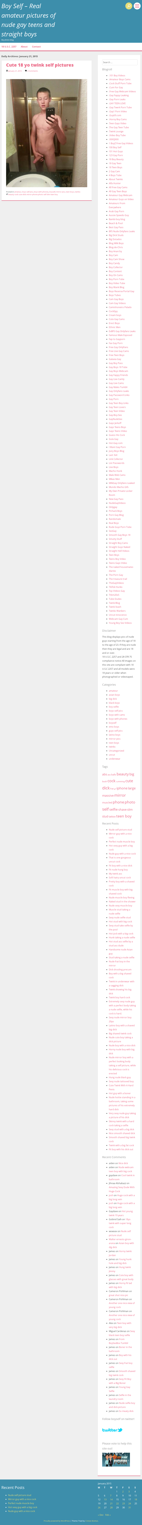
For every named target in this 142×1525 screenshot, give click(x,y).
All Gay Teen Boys (118, 191)
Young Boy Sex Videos (120, 622)
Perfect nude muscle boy (122, 841)
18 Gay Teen (115, 163)
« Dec (101, 1514)
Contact (36, 46)
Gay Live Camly (116, 379)
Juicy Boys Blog (116, 451)
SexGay (112, 530)
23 (123, 1503)
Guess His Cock (117, 435)
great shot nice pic (118, 1295)
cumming (120, 781)
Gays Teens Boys (117, 427)
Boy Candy (114, 263)
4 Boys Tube (115, 175)
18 (136, 1499)
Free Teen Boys (116, 355)
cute (20, 194)
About (24, 46)
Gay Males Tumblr (118, 387)
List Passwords (116, 463)
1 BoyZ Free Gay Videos (121, 143)
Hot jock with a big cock (121, 933)
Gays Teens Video (118, 431)
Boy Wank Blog (116, 287)
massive (108, 795)
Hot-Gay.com (116, 443)
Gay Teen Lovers (117, 407)
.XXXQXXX (114, 139)
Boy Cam (113, 255)
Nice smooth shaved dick (122, 1133)
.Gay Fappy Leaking (119, 95)
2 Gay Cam (114, 171)
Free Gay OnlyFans (118, 347)
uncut (112, 754)
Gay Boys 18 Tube (118, 367)
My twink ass (115, 873)
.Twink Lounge (116, 131)
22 (117, 1503)
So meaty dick (126, 1411)
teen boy (54, 194)
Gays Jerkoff (115, 423)
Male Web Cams (117, 475)
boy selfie (114, 706)
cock (16, 194)
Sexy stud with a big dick (121, 1129)
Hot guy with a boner (120, 1093)
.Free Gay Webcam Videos (122, 91)
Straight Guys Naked (119, 547)
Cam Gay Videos (117, 303)
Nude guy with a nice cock (122, 853)
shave (122, 809)
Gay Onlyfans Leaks (119, 391)
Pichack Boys (115, 510)
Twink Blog (114, 602)
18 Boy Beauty (116, 159)
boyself (52, 192)
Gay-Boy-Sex (115, 415)
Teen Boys (114, 554)
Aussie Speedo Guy (119, 215)
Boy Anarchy (115, 251)
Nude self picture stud (120, 829)
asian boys (114, 694)
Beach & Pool (116, 223)
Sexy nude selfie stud (120, 917)
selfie (113, 809)
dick (24, 194)
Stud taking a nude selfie (121, 957)
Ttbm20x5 (114, 594)
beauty (11, 194)
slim (48, 194)
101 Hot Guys (116, 151)
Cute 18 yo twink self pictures (40, 65)
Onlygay (113, 507)
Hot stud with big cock (120, 921)
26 (99, 1507)
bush (104, 781)
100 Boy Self (115, 147)
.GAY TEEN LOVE (117, 103)
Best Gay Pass (116, 227)
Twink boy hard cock (119, 997)
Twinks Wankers (117, 610)
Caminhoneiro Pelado (120, 307)
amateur (17, 192)
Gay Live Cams (116, 383)
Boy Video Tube (117, 283)
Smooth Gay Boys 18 (119, 534)
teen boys (70, 192)
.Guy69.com (115, 115)
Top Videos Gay (117, 590)
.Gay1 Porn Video (118, 111)
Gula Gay (113, 439)
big (131, 774)
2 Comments (32, 71)
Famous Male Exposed (120, 335)
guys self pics (116, 730)
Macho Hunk (115, 470)
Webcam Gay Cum (118, 618)
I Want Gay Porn (117, 447)
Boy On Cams (116, 275)
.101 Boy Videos (117, 75)
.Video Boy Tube (117, 135)
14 (111, 1499)
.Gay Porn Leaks (117, 99)
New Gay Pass (116, 499)
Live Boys (113, 467)
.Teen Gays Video (117, 123)
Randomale (115, 518)
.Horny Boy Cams (118, 119)
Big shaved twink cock (120, 1033)
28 (111, 1507)
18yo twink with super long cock (120, 1223)
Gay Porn (114, 399)
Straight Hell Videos (119, 550)
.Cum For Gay (116, 87)
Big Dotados (115, 239)
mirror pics (60, 192)
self (45, 194)
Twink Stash (115, 606)
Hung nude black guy (120, 1077)
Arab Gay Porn (116, 211)
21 (111, 1503)
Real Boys (114, 523)
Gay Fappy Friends (118, 375)
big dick (113, 698)
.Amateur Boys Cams (119, 79)
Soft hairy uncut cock (120, 877)
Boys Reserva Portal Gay (121, 291)
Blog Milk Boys (116, 243)
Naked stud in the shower (122, 901)
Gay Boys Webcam (118, 371)
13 (105, 1499)
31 (129, 1507)
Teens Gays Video (118, 562)
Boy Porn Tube (116, 279)
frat (112, 788)
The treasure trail (118, 578)
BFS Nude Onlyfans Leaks (122, 231)
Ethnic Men (115, 327)
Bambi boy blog (117, 219)
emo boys (114, 726)
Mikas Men (114, 479)
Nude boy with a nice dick (122, 1045)
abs (104, 774)
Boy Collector (116, 267)
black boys (114, 702)
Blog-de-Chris (116, 247)
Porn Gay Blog (116, 514)
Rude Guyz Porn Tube (120, 527)
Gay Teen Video (117, 411)
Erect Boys (114, 323)
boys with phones (41, 192)
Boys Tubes (115, 295)
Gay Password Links (119, 395)
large (132, 788)
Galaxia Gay (115, 359)
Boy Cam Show (116, 259)
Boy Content (115, 271)
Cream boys (115, 315)
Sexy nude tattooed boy (121, 1081)
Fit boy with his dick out (121, 1149)
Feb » (108, 1514)
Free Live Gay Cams (119, 351)
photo (40, 194)
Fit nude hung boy (118, 869)
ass (109, 774)
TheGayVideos (116, 582)
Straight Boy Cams (118, 543)
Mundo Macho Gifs (119, 487)
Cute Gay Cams (117, 319)
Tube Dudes (115, 598)
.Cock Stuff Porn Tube (120, 83)
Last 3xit (113, 455)
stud (105, 816)
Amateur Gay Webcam (120, 195)
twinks (77, 192)
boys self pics (27, 192)
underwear (114, 758)
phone (35, 194)
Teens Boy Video (117, 558)
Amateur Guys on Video (121, 199)
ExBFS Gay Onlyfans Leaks (122, 331)
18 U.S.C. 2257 (8, 46)
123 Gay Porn (116, 155)
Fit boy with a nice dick (120, 865)
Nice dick (123, 1163)
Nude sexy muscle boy (120, 905)
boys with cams (117, 714)
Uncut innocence (118, 614)
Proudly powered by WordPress (57, 1521)
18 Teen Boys (115, 167)
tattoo (112, 816)
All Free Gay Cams (118, 187)
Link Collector (116, 459)
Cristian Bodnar (91, 1521)
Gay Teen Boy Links (119, 403)
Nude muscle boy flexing (121, 897)
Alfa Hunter (115, 183)
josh (111, 1195)
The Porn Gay (116, 574)
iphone (121, 788)
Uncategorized (116, 750)
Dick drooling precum (120, 969)
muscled (107, 802)
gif (115, 789)
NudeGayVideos (117, 503)
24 (129, 1503)
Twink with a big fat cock (121, 1145)
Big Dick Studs (116, 235)
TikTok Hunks (115, 586)
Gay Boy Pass (116, 363)
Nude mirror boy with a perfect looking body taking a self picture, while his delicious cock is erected (122, 1065)
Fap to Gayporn (117, 339)
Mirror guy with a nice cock (22, 1499)
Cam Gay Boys (116, 299)
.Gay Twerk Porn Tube (120, 107)
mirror (29, 194)
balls (113, 774)
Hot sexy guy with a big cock (22, 1507)
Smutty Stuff (115, 538)
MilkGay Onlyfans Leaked (122, 483)
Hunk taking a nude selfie (122, 937)
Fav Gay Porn (116, 343)
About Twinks (116, 179)
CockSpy (113, 311)
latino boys (114, 734)
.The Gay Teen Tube (119, 127)
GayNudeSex (115, 419)
